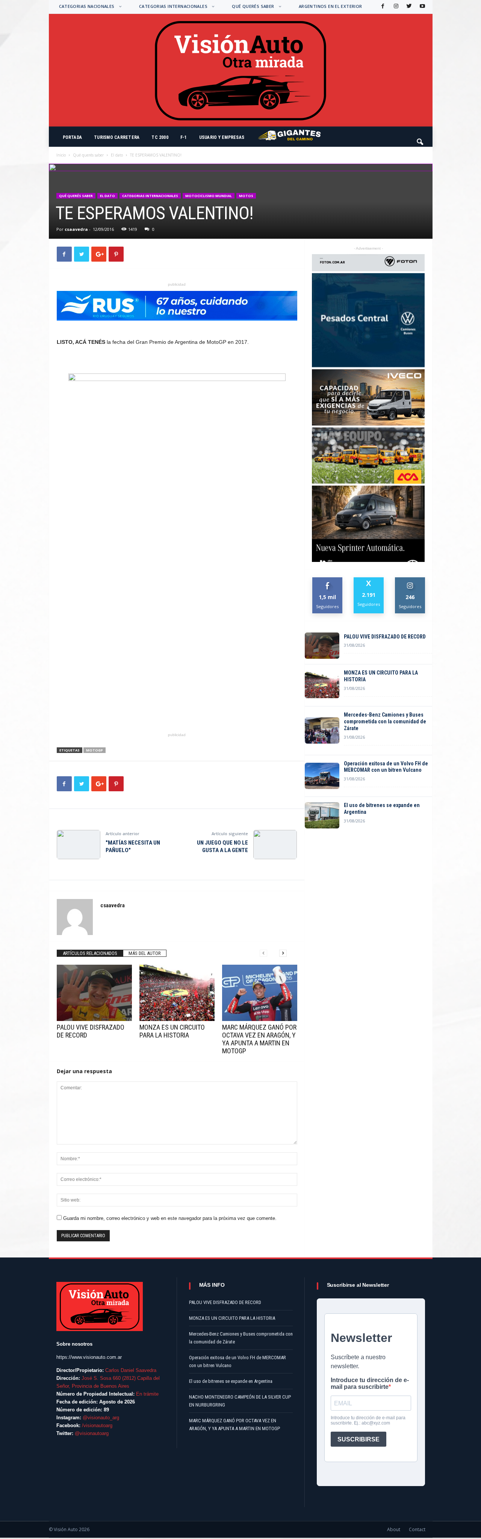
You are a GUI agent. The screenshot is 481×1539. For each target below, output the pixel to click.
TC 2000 (159, 137)
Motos (246, 195)
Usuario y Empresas (221, 137)
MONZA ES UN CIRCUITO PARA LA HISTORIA (172, 1031)
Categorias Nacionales (87, 6)
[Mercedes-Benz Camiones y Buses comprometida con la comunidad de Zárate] (322, 730)
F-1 (183, 137)
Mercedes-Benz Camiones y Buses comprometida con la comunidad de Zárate (385, 721)
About (393, 1529)
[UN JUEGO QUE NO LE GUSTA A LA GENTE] (275, 844)
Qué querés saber (253, 6)
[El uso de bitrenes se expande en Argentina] (322, 815)
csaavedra (76, 229)
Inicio (61, 155)
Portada (72, 137)
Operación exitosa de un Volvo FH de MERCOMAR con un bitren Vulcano (386, 766)
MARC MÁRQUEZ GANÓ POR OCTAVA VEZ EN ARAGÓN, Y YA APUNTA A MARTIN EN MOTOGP (259, 1039)
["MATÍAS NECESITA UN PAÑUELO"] (78, 844)
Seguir (410, 580)
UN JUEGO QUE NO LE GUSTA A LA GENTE (222, 846)
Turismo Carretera (116, 137)
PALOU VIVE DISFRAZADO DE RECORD (385, 637)
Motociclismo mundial (208, 195)
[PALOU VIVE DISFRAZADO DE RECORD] (94, 993)
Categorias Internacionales (173, 6)
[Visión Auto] (241, 70)
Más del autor (145, 953)
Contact (417, 1529)
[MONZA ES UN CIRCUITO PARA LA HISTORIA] (177, 993)
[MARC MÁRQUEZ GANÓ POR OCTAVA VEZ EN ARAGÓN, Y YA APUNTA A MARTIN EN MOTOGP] (259, 993)
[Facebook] (382, 6)
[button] (420, 138)
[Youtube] (421, 6)
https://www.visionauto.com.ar (89, 1357)
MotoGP (94, 750)
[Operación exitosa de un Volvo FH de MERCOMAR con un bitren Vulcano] (322, 776)
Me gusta (327, 580)
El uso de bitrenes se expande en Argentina (382, 808)
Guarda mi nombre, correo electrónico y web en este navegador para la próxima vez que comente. (170, 1218)
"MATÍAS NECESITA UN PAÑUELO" (133, 846)
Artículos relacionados (90, 953)
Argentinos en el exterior (330, 6)
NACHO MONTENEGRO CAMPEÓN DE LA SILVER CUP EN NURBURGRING (240, 1401)
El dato (117, 155)
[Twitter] (408, 6)
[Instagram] (395, 6)
